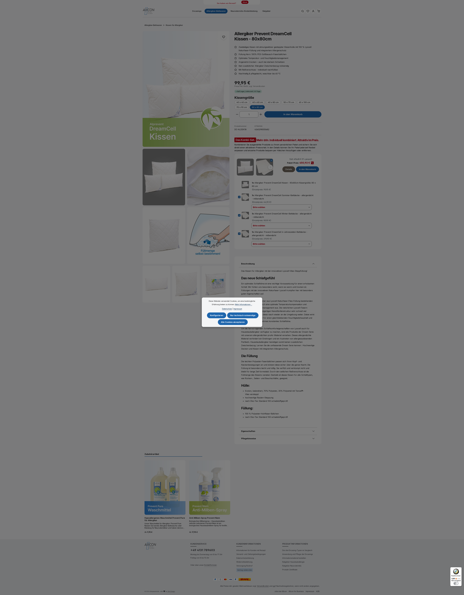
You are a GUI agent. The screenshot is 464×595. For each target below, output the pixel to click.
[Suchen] (302, 11)
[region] (186, 167)
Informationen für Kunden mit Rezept (250, 550)
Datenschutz (227, 309)
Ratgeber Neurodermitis (291, 566)
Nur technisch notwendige (242, 315)
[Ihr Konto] (313, 11)
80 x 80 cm (257, 107)
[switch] (456, 583)
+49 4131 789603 (202, 550)
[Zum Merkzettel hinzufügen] (224, 37)
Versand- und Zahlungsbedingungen (251, 554)
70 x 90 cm (241, 107)
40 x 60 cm (257, 102)
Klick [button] (245, 2)
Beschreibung (248, 264)
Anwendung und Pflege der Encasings (297, 554)
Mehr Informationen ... (243, 304)
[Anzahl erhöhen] (260, 114)
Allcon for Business (296, 591)
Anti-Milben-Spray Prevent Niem (204, 518)
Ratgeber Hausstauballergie (293, 562)
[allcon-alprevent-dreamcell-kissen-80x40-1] (156, 284)
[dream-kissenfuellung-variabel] (208, 235)
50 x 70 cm (289, 102)
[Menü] (460, 568)
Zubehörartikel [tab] (152, 454)
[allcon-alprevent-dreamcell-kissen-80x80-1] (164, 235)
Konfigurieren (216, 315)
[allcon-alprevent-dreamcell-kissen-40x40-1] (186, 284)
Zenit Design (171, 591)
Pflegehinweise (248, 438)
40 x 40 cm (241, 102)
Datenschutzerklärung (245, 558)
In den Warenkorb (292, 114)
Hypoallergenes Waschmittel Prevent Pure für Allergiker (165, 519)
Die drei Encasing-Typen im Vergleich (297, 550)
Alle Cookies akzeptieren (233, 322)
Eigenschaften (248, 431)
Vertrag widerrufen (244, 570)
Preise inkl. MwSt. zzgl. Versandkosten (249, 86)
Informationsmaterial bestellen (294, 558)
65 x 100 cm (304, 102)
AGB (317, 591)
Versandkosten (263, 586)
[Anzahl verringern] (237, 114)
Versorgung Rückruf (244, 566)
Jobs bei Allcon (280, 591)
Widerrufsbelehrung (244, 562)
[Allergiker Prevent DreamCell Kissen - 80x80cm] (186, 89)
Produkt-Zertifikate (289, 570)
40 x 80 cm (273, 102)
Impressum (310, 591)
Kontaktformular (210, 565)
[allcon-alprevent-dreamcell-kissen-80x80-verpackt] (215, 284)
